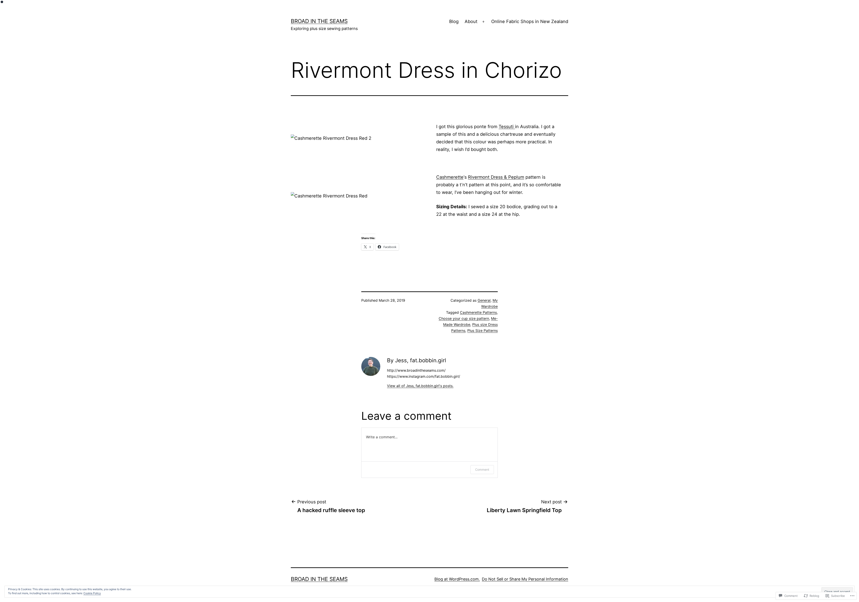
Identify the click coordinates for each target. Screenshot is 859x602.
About (471, 21)
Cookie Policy (92, 593)
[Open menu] (483, 21)
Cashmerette (450, 177)
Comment (482, 469)
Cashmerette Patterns (478, 312)
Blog (454, 21)
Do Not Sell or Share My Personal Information (525, 579)
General (484, 300)
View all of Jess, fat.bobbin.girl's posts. (420, 386)
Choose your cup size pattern (464, 318)
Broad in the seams (319, 21)
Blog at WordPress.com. (457, 579)
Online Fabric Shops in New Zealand (529, 21)
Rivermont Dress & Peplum (496, 177)
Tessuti (507, 126)
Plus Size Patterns (482, 330)
